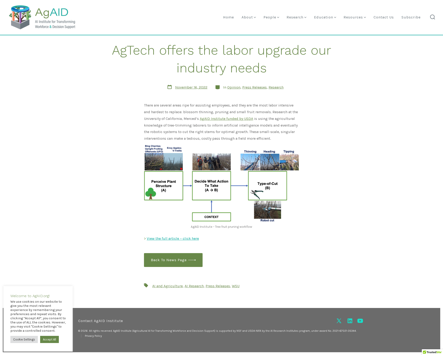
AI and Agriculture (167, 286)
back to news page (169, 260)
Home (228, 17)
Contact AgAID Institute (100, 321)
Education (323, 17)
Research (295, 17)
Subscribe (411, 17)
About (247, 17)
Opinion (233, 87)
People (269, 17)
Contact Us (384, 17)
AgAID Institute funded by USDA (226, 118)
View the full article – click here (173, 238)
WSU (235, 286)
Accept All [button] (49, 339)
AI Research (194, 286)
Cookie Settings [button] (24, 339)
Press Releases (254, 87)
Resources (353, 17)
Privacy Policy (93, 335)
